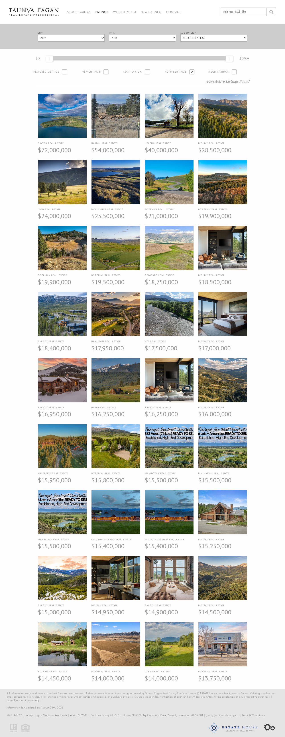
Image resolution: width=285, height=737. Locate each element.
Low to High (132, 71)
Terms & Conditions (253, 715)
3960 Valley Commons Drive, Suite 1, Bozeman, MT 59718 (167, 715)
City (40, 32)
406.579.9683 (79, 715)
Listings (102, 12)
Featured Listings (46, 71)
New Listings (91, 71)
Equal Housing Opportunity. (23, 700)
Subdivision (188, 32)
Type (112, 32)
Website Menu (124, 12)
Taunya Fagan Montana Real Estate (46, 715)
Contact (173, 12)
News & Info (151, 12)
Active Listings (175, 71)
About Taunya (78, 12)
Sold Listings (219, 71)
